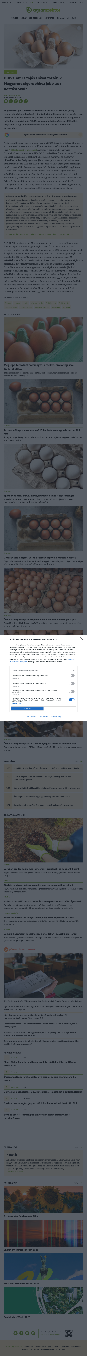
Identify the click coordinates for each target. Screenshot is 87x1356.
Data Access (43, 716)
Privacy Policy (56, 716)
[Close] (82, 639)
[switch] (72, 675)
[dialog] (43, 678)
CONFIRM (27, 708)
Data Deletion (31, 716)
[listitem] (43, 670)
